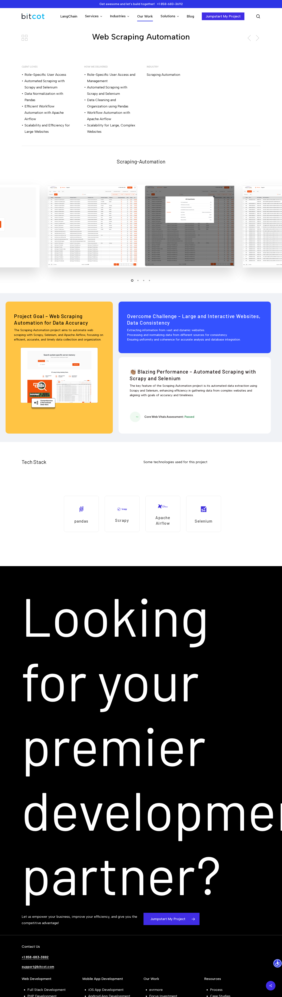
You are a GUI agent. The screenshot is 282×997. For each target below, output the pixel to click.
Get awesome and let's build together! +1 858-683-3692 (141, 4)
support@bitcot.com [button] (38, 966)
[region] (141, 514)
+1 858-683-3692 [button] (35, 957)
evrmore (156, 990)
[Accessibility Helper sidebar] (277, 963)
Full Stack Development (46, 990)
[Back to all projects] (24, 38)
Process (216, 990)
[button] (171, 919)
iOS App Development (106, 990)
